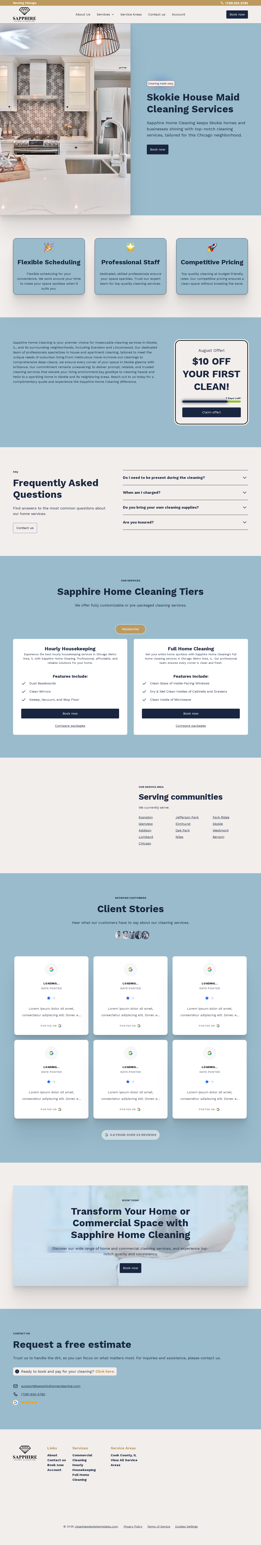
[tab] (130, 629)
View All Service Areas (124, 1462)
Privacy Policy (133, 1526)
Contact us (156, 14)
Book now (237, 14)
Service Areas (131, 14)
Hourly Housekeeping (84, 1467)
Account (178, 14)
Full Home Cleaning (80, 1477)
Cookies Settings (186, 1526)
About (52, 1455)
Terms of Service (158, 1526)
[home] (24, 14)
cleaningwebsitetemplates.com (96, 1526)
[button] (105, 14)
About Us (83, 14)
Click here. (105, 1371)
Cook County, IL (124, 1455)
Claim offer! (211, 412)
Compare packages (70, 726)
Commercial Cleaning (82, 1457)
